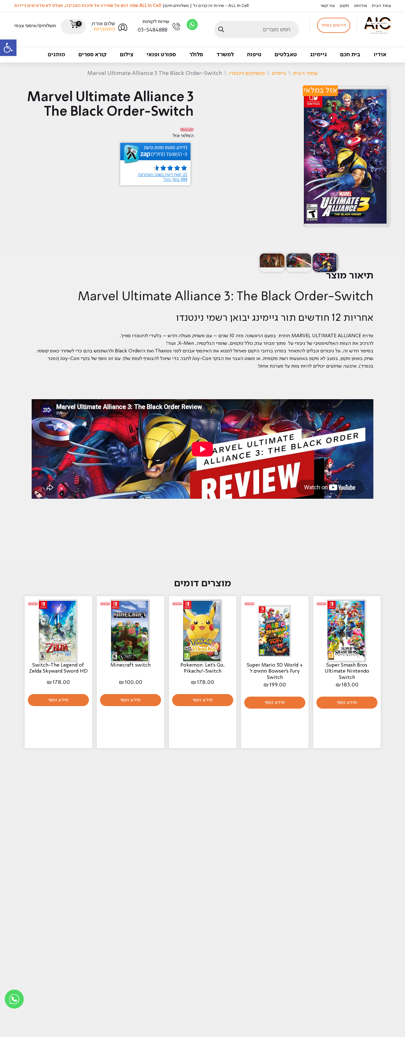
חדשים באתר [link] (333, 25)
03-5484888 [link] (152, 30)
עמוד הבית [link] (381, 5)
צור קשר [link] (327, 5)
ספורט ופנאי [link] (161, 55)
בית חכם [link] (350, 55)
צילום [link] (126, 55)
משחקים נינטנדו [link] (247, 73)
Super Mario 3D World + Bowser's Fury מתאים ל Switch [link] (275, 671)
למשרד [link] (225, 55)
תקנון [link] (344, 5)
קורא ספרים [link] (92, 55)
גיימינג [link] (318, 55)
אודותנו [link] (360, 5)
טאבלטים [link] (286, 55)
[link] (8, 48)
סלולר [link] (196, 55)
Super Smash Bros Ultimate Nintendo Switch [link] (347, 671)
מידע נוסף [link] (347, 702)
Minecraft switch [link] (130, 665)
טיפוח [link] (254, 55)
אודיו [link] (380, 55)
